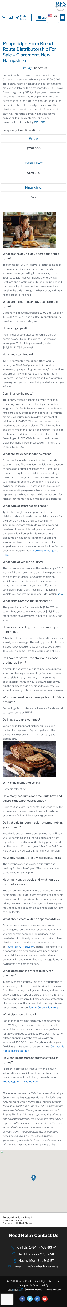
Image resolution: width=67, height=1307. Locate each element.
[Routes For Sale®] (60, 10)
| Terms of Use (52, 1289)
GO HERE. (40, 122)
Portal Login (23, 17)
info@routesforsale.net (41, 1266)
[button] (33, 1178)
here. (60, 593)
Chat (43, 17)
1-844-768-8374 (42, 1247)
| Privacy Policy (33, 1289)
